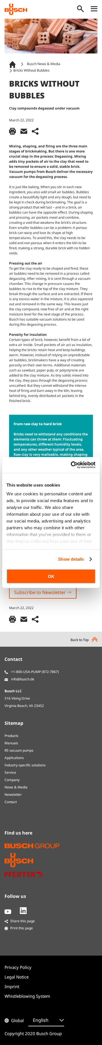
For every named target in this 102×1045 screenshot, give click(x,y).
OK (51, 576)
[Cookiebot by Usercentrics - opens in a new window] (71, 465)
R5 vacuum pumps (19, 750)
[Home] (13, 64)
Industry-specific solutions (25, 765)
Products (11, 735)
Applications (14, 757)
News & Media (16, 787)
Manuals (11, 743)
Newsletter (13, 794)
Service (10, 772)
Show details (71, 559)
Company (12, 779)
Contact (11, 801)
